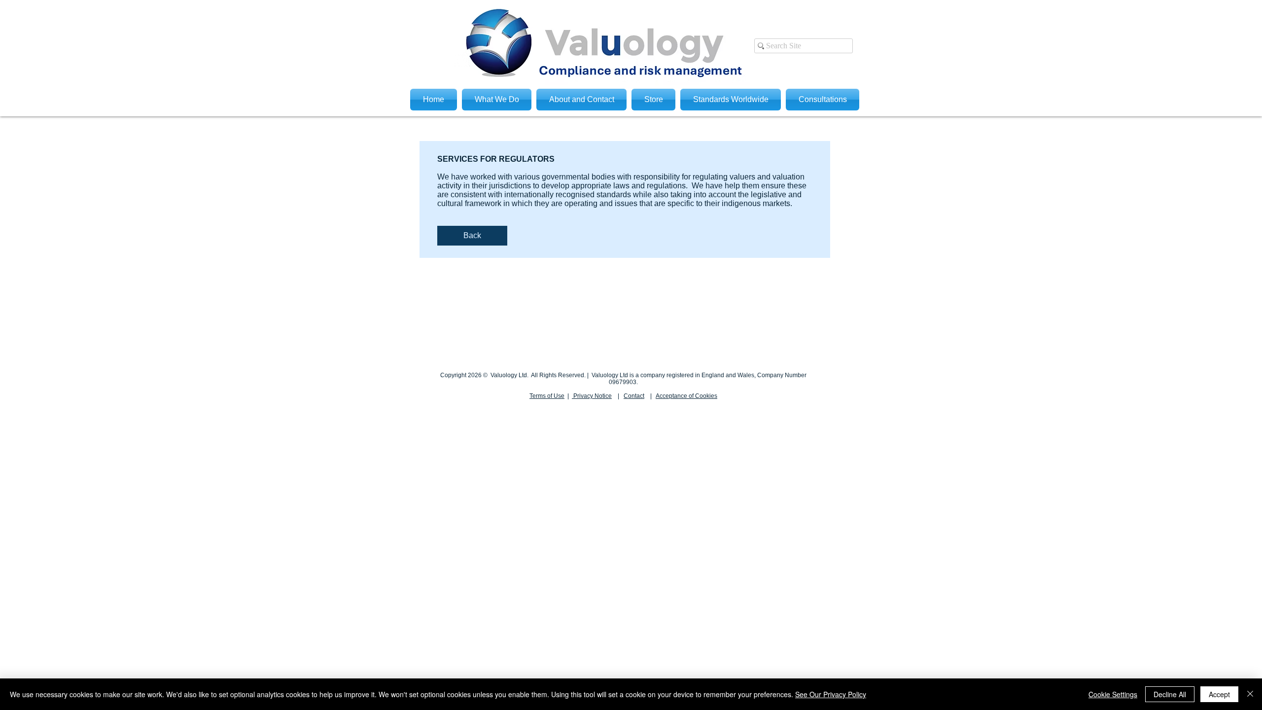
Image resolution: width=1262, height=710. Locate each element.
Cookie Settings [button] (1112, 694)
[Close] (1250, 694)
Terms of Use (546, 395)
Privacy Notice (592, 395)
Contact (634, 395)
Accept (1219, 694)
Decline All (1170, 694)
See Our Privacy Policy (830, 694)
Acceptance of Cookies (686, 395)
